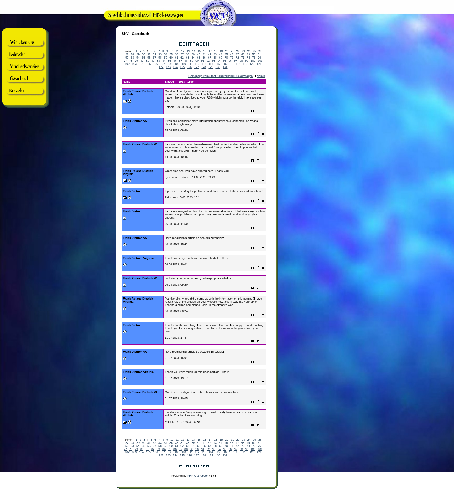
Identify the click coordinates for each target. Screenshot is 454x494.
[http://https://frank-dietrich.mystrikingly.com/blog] (125, 359)
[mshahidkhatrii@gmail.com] (125, 198)
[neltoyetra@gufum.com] (125, 101)
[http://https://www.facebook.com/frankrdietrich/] (125, 399)
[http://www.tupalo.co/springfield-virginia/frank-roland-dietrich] (129, 101)
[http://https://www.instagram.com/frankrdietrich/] (129, 422)
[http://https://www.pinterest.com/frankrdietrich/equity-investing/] (125, 218)
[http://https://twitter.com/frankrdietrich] (125, 309)
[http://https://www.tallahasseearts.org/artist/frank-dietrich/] (129, 198)
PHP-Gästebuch (197, 475)
